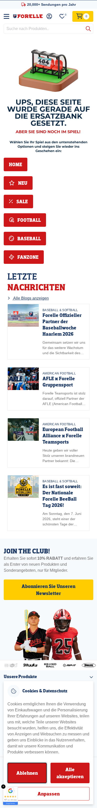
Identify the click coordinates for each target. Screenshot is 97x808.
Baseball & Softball (60, 310)
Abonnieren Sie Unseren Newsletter (48, 589)
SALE (21, 201)
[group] (48, 332)
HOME (15, 164)
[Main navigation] (6, 16)
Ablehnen (27, 773)
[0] (62, 16)
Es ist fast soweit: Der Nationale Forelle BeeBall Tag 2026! (62, 495)
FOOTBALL (28, 220)
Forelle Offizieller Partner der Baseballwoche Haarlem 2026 (62, 324)
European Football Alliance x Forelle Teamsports (63, 435)
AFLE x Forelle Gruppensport (59, 381)
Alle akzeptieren (70, 772)
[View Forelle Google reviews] (10, 795)
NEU (22, 183)
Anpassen (49, 794)
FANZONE (27, 257)
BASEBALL (28, 239)
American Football (59, 373)
